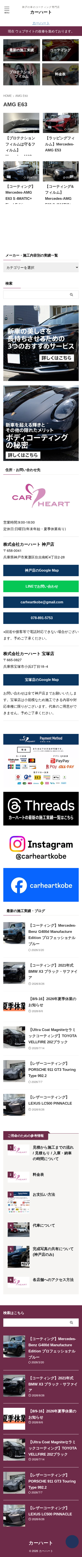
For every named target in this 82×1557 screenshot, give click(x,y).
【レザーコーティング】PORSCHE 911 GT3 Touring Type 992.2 (52, 1069)
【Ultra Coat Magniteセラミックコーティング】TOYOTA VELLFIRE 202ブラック (52, 1036)
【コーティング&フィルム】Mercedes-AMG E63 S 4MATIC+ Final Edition (59, 198)
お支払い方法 (44, 1194)
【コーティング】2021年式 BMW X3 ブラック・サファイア (53, 971)
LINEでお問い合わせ (42, 586)
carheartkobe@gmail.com (42, 602)
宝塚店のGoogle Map (42, 680)
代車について (44, 1225)
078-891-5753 (42, 618)
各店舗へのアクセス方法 (53, 1280)
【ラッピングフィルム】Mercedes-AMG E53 (60, 144)
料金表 (38, 1175)
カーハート (41, 12)
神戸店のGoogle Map (42, 570)
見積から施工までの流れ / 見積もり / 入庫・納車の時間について (53, 1153)
